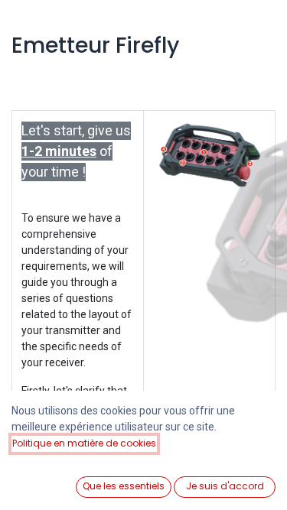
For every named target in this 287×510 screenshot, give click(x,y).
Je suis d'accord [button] (225, 485)
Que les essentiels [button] (124, 485)
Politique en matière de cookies (84, 443)
